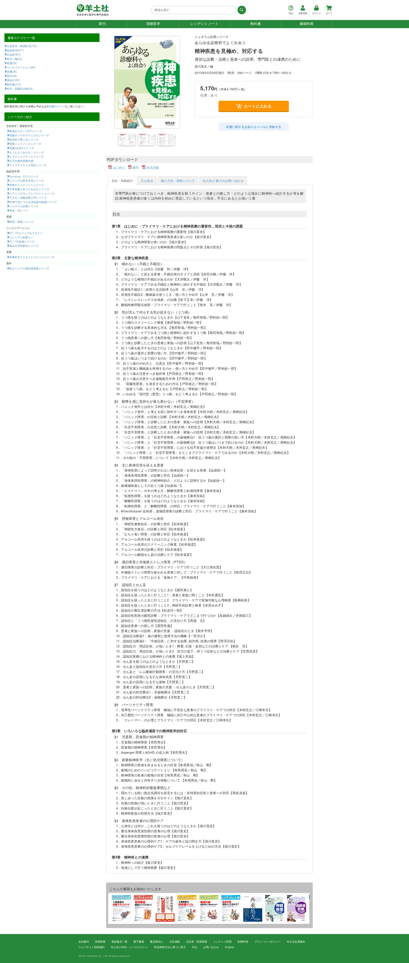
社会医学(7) (14, 54)
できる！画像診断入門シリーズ (27, 197)
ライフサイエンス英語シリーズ (27, 165)
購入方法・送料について (178, 180)
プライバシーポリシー (267, 941)
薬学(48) (12, 76)
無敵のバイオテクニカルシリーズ (29, 135)
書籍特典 (307, 24)
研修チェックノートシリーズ (26, 185)
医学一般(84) (14, 58)
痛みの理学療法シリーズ (23, 245)
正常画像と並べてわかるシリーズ (29, 189)
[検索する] (241, 10)
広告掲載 (174, 941)
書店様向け (156, 941)
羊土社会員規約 (296, 941)
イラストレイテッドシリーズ (26, 156)
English (229, 947)
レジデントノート (204, 24)
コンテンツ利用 (222, 941)
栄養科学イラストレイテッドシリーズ (31, 257)
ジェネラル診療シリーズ (23, 206)
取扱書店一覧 (119, 941)
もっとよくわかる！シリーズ (26, 152)
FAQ (194, 947)
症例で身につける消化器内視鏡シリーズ (33, 202)
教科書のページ (55, 106)
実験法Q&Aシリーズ (21, 148)
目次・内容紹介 (122, 180)
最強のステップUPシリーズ (25, 131)
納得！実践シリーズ (21, 221)
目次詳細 (153, 167)
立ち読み (147, 180)
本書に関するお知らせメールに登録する (253, 127)
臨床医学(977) (15, 50)
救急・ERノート (19, 210)
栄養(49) (12, 71)
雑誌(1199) (13, 80)
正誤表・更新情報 (196, 941)
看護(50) (12, 63)
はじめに (119, 167)
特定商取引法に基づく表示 (170, 947)
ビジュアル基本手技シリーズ (26, 180)
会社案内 (83, 941)
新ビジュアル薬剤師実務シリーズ (29, 268)
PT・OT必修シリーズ (22, 241)
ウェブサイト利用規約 (91, 947)
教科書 (255, 24)
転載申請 (243, 941)
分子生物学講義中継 (21, 161)
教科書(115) (14, 84)
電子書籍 (138, 941)
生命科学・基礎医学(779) (22, 46)
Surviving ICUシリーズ (23, 176)
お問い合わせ (211, 947)
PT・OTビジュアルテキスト (26, 233)
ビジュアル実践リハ (21, 237)
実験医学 (153, 24)
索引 (136, 167)
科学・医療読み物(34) (20, 88)
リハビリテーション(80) (21, 67)
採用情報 (100, 941)
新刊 (102, 24)
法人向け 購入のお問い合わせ (223, 180)
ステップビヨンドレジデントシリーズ (31, 193)
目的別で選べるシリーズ (23, 139)
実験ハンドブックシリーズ (25, 143)
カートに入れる (257, 106)
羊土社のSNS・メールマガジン (129, 947)
